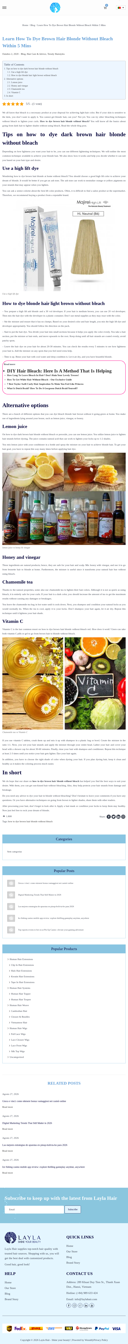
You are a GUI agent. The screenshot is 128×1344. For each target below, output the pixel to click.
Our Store (71, 1251)
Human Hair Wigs (18, 1028)
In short (9, 96)
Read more (7, 1107)
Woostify (89, 1340)
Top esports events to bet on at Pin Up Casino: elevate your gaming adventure (51, 930)
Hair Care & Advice (36, 54)
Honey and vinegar (19, 86)
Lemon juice (16, 82)
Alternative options (14, 79)
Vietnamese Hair (19, 1022)
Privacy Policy (101, 1340)
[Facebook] (109, 817)
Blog (32, 25)
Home (25, 25)
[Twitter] (113, 817)
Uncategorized (17, 1057)
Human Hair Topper (21, 994)
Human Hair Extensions (21, 959)
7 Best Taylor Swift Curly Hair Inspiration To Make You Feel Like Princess (45, 384)
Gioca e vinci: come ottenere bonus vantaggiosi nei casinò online (45, 883)
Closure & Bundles (20, 1017)
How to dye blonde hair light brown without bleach (34, 75)
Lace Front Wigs (19, 1045)
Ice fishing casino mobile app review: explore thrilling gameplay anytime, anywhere (53, 918)
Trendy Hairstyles (56, 54)
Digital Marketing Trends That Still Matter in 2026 (39, 895)
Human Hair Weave (19, 1005)
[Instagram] (123, 817)
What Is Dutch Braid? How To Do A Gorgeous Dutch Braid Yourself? (42, 388)
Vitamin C (15, 92)
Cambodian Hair (19, 1011)
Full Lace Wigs (18, 1034)
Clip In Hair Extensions (22, 965)
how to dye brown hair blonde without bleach (30, 821)
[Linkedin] (118, 817)
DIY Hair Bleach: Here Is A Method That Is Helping (59, 370)
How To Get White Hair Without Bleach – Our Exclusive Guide (39, 379)
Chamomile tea (18, 89)
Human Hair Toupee (21, 999)
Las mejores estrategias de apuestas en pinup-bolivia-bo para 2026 (46, 906)
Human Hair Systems (20, 988)
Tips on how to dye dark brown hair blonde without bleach (32, 68)
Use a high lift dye (19, 72)
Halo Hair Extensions (21, 971)
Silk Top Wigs (18, 1051)
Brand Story (73, 1262)
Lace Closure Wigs (20, 1040)
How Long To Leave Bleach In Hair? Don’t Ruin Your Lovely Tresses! (43, 375)
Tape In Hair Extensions (22, 982)
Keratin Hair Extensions (22, 976)
